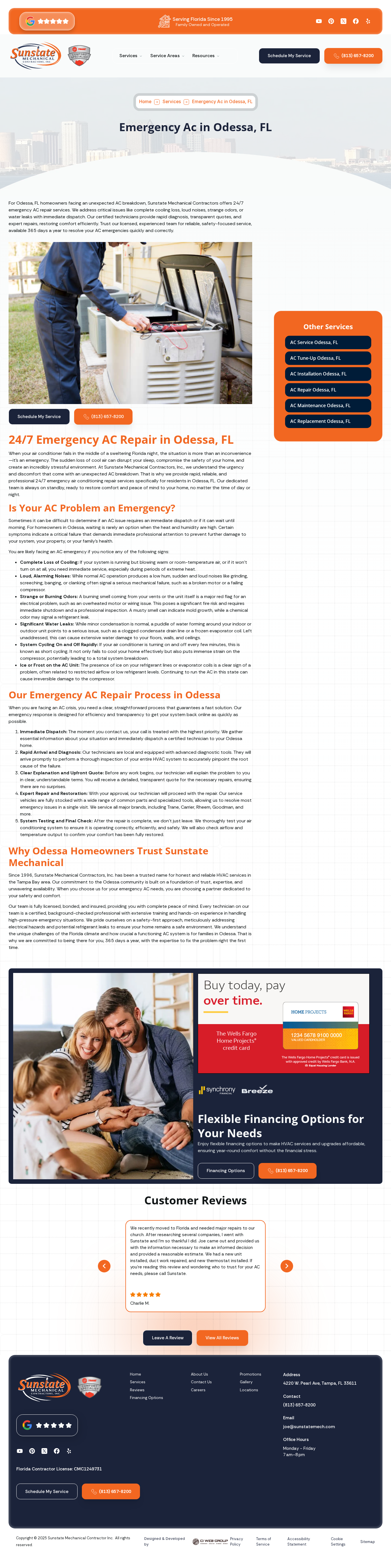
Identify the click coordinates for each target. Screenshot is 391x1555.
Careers (198, 1390)
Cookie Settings (338, 1541)
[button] (131, 55)
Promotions (250, 1374)
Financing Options (146, 1397)
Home (145, 102)
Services (171, 102)
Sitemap (367, 1541)
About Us (199, 1374)
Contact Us (201, 1382)
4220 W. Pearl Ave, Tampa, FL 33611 (320, 1383)
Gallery (246, 1382)
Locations (249, 1390)
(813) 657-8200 (299, 1405)
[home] (36, 55)
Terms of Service (263, 1541)
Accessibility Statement (298, 1541)
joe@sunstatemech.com (309, 1427)
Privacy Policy (236, 1541)
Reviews (137, 1390)
